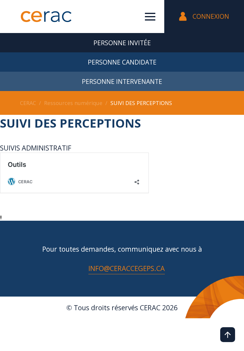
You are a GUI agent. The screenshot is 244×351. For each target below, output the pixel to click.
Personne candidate (122, 62)
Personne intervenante (122, 81)
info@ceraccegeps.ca (126, 268)
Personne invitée (122, 43)
